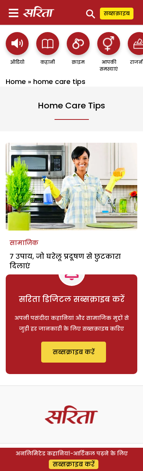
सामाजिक (24, 243)
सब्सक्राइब (117, 13)
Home (16, 81)
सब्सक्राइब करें (74, 352)
